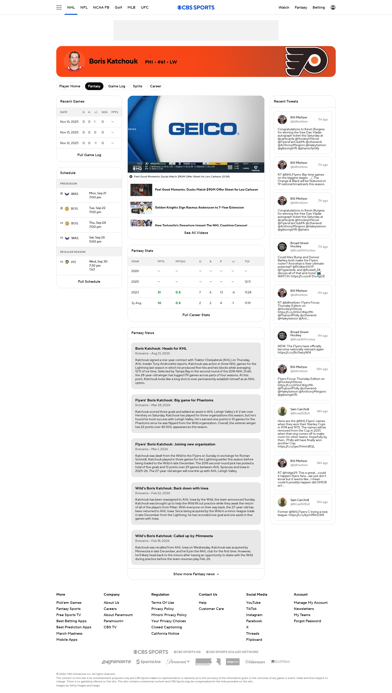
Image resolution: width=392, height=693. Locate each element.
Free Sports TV (68, 615)
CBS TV (110, 627)
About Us (111, 602)
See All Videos (196, 233)
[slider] (196, 159)
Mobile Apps (66, 639)
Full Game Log (89, 155)
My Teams (302, 615)
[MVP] (233, 660)
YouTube (253, 602)
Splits (137, 86)
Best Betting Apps (71, 621)
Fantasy (94, 86)
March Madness (69, 633)
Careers (110, 609)
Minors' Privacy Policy (169, 615)
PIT (73, 262)
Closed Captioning (166, 623)
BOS (74, 209)
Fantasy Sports (68, 609)
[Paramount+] (178, 661)
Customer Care (211, 609)
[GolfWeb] (280, 661)
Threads (252, 633)
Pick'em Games (68, 602)
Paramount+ (114, 621)
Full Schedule (89, 281)
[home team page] (67, 194)
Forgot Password (307, 621)
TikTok (251, 609)
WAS (74, 194)
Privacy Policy (162, 609)
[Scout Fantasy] (255, 661)
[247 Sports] (116, 661)
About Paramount (118, 615)
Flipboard (254, 639)
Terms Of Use (162, 602)
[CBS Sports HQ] (187, 651)
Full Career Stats (196, 315)
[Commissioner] (208, 660)
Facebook (254, 621)
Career (155, 86)
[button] (59, 7)
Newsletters (304, 609)
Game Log (116, 86)
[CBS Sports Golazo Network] (232, 651)
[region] (196, 134)
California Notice (165, 629)
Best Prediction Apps (73, 627)
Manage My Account (311, 602)
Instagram (254, 615)
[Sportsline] (149, 661)
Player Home (69, 86)
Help (203, 602)
